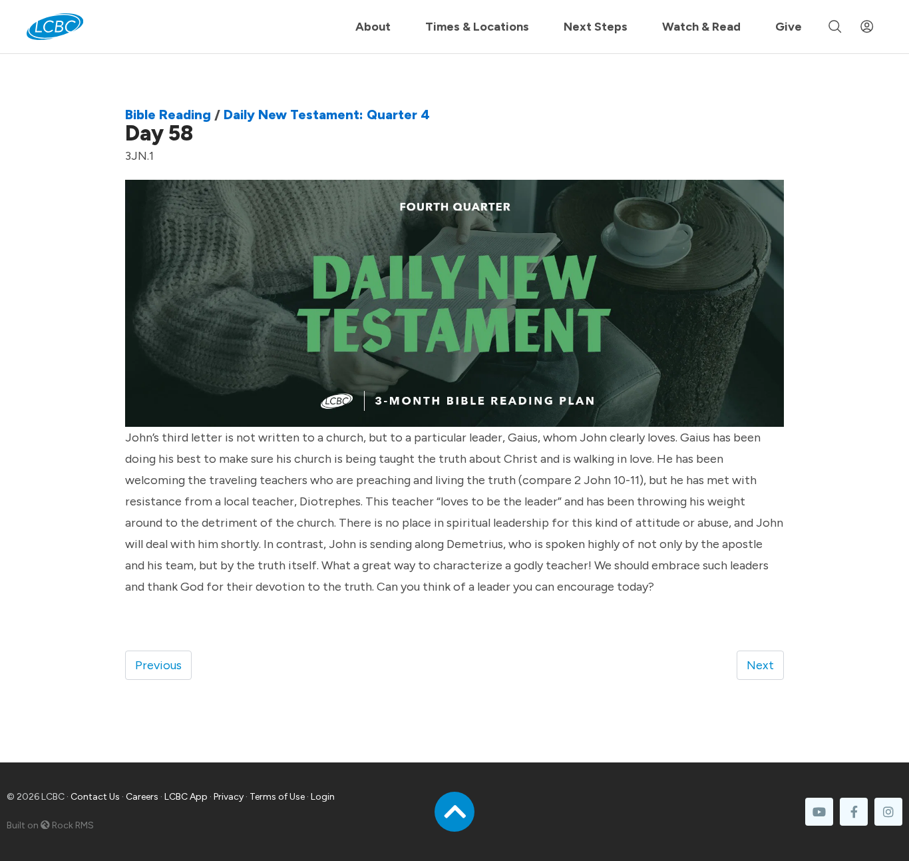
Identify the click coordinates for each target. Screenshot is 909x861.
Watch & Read (701, 26)
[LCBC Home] (55, 26)
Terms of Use (277, 796)
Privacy (229, 796)
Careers (142, 796)
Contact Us (95, 796)
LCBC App (186, 796)
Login (323, 796)
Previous (158, 665)
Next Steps (596, 26)
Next (760, 665)
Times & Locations (477, 26)
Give (788, 26)
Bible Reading (168, 115)
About (373, 26)
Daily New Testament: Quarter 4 (327, 115)
